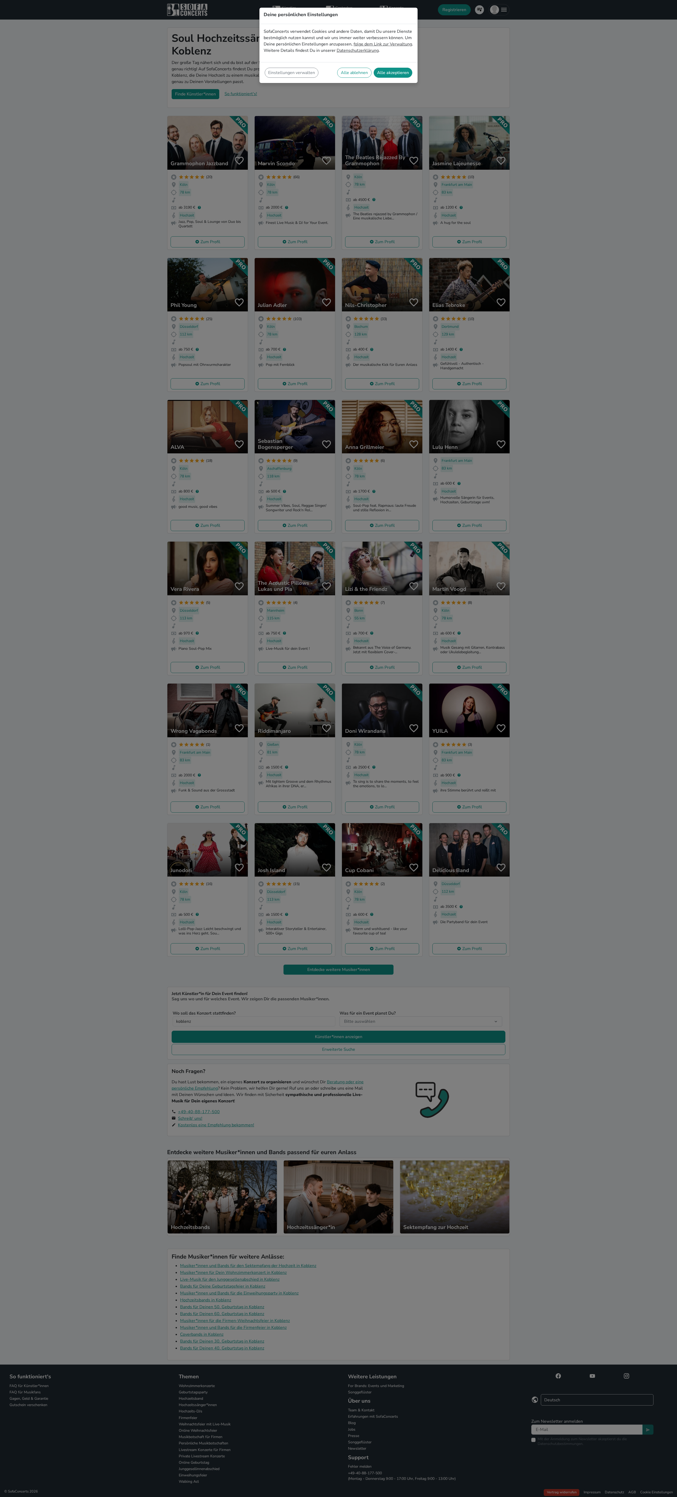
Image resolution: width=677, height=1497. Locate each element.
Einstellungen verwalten (291, 73)
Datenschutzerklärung (358, 50)
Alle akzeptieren (393, 73)
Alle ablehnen (354, 73)
